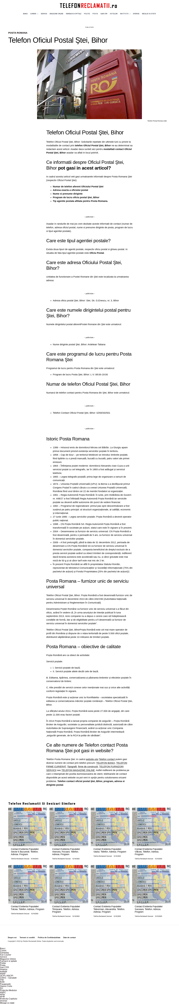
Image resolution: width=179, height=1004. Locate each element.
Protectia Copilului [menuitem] (8, 999)
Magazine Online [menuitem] (8, 959)
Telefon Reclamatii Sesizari (20, 859)
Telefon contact (107, 759)
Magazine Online (56, 14)
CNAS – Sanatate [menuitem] (8, 978)
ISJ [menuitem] (1, 988)
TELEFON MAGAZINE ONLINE (78, 770)
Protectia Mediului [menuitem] (8, 990)
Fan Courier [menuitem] (5, 955)
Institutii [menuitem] (3, 971)
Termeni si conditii (27, 938)
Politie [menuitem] (3, 963)
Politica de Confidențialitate (49, 938)
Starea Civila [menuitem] (6, 986)
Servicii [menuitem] (3, 957)
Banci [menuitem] (2, 948)
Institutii (124, 14)
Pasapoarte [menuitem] (5, 984)
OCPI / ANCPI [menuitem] (6, 976)
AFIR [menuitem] (2, 997)
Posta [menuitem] (2, 965)
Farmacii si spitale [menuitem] (8, 961)
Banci (25, 14)
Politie (87, 14)
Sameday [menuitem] (4, 953)
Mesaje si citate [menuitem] (7, 1003)
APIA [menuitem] (2, 994)
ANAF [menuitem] (3, 973)
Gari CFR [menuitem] (4, 967)
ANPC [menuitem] (3, 992)
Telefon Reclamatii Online (32, 941)
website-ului (92, 759)
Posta (95, 14)
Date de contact (69, 938)
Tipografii (72, 766)
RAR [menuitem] (2, 982)
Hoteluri (114, 14)
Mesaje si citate (149, 14)
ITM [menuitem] (2, 980)
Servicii (44, 14)
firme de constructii (88, 766)
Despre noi (12, 938)
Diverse (136, 14)
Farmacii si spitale (73, 14)
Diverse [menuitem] (3, 1001)
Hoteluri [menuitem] (3, 969)
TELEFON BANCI (105, 763)
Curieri (33, 14)
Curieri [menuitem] (3, 950)
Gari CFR (104, 14)
